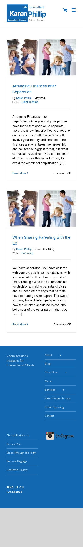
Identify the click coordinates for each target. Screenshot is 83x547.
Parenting (27, 253)
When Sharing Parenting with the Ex (52, 221)
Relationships (29, 101)
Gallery (63, 72)
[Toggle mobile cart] (65, 10)
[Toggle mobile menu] (74, 10)
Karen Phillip (24, 98)
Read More (19, 173)
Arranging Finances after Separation (52, 72)
